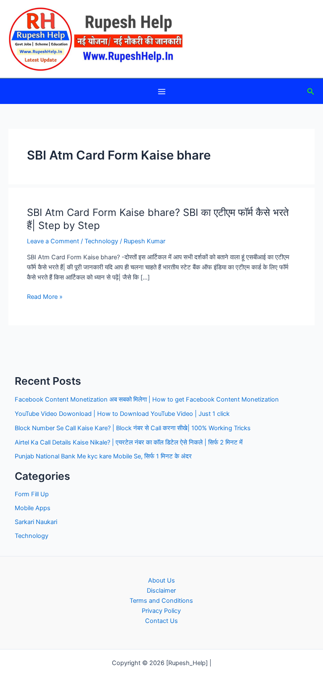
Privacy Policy (161, 611)
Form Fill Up (32, 494)
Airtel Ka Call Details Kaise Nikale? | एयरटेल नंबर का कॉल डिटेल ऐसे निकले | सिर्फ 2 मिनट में (129, 442)
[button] (311, 91)
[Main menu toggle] (162, 92)
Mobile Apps (32, 508)
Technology (101, 241)
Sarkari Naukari (36, 522)
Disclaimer (161, 590)
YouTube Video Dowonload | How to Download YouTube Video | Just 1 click (122, 414)
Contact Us (161, 621)
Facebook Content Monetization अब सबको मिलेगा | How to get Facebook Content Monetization (147, 399)
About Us (161, 580)
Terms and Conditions (161, 600)
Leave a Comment (53, 241)
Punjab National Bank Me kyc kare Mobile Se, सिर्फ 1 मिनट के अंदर (103, 456)
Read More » (45, 297)
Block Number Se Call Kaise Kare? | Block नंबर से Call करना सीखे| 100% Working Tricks (133, 428)
